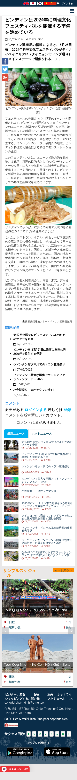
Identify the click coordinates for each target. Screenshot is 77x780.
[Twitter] (5, 69)
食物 (36, 694)
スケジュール (56, 698)
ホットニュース (42, 433)
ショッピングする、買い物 (22, 698)
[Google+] (5, 78)
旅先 (50, 694)
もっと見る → (64, 570)
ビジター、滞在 (15, 694)
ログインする (66, 3)
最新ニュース (16, 433)
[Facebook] (5, 61)
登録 (67, 409)
